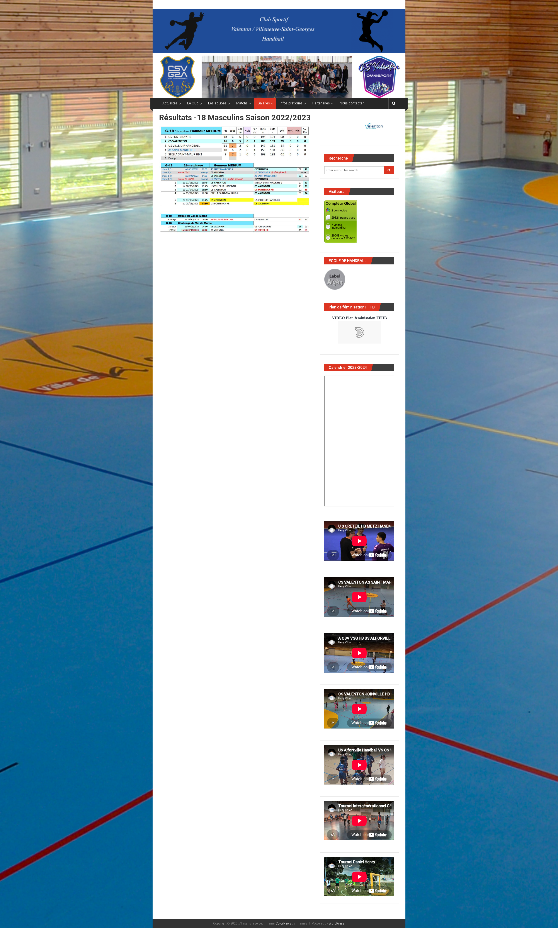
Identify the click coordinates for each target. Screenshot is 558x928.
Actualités (169, 103)
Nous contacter (352, 103)
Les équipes (217, 103)
